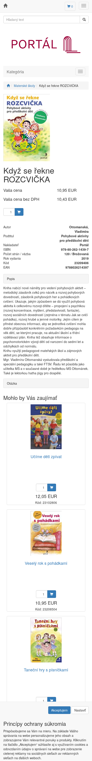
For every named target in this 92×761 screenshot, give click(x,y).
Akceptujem (59, 710)
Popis (11, 278)
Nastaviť (80, 710)
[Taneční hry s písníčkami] (46, 640)
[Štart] (8, 85)
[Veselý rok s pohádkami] (46, 533)
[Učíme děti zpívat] (46, 426)
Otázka (12, 383)
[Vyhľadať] (84, 19)
